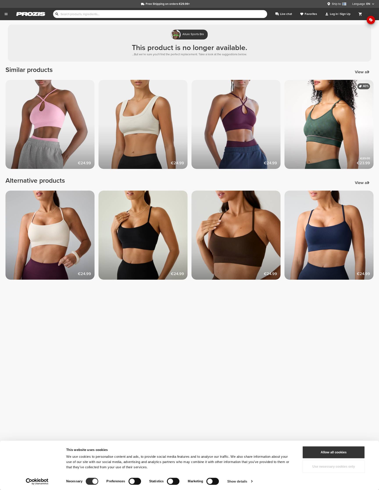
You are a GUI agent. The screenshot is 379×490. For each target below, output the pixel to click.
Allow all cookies (334, 452)
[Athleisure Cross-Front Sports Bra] (51, 126)
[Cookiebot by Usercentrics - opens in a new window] (37, 481)
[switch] (135, 481)
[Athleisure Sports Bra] (51, 237)
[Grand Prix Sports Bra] (330, 126)
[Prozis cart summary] (360, 14)
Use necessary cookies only (333, 467)
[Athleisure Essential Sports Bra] (144, 126)
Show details (237, 481)
